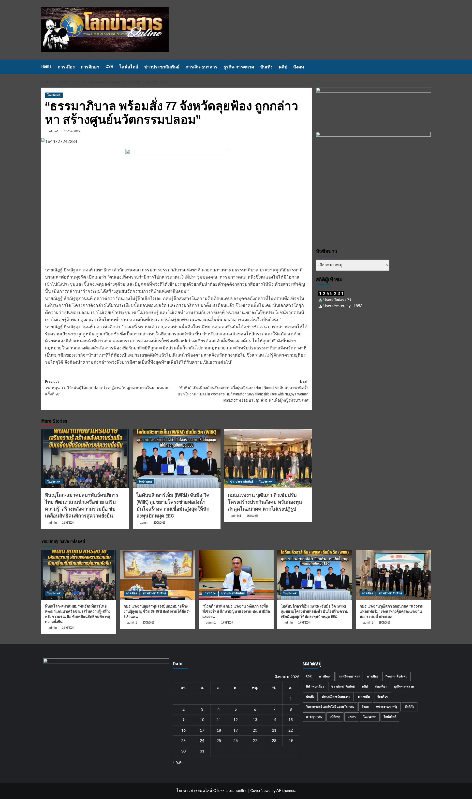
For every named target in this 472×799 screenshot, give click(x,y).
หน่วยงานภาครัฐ (387, 706)
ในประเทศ (53, 95)
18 (219, 730)
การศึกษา (90, 67)
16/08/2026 (252, 516)
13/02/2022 (72, 131)
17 (202, 730)
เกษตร (352, 716)
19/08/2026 (159, 523)
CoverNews (260, 791)
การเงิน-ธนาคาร (201, 67)
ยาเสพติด (364, 696)
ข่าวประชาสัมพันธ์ (161, 67)
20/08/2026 (148, 623)
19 (235, 730)
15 (290, 720)
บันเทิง (266, 67)
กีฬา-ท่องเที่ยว (315, 686)
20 (255, 730)
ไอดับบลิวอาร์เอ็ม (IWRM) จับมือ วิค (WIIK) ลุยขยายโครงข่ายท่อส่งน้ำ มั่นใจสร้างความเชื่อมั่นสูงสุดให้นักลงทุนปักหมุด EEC (172, 505)
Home (46, 66)
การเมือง (66, 67)
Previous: (107, 388)
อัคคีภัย (409, 706)
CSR (109, 66)
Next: (243, 391)
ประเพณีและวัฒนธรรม (336, 696)
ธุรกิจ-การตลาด (238, 67)
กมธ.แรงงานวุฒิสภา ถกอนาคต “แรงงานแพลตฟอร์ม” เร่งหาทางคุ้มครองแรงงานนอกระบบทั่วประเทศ (391, 611)
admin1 (54, 131)
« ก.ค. (178, 762)
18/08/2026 (384, 623)
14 (274, 720)
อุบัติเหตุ (335, 716)
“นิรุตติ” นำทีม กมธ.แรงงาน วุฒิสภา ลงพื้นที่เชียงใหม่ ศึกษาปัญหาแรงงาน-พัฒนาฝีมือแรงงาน (236, 611)
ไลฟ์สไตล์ (128, 67)
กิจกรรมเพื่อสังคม (396, 676)
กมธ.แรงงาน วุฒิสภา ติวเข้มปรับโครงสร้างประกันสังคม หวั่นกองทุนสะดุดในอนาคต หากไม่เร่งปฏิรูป (265, 502)
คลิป (283, 67)
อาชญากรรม (314, 716)
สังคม (298, 67)
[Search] (428, 67)
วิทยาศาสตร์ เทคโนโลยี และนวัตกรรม (330, 706)
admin (52, 522)
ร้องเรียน (382, 696)
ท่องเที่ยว (381, 686)
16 (183, 730)
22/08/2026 (68, 523)
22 (290, 730)
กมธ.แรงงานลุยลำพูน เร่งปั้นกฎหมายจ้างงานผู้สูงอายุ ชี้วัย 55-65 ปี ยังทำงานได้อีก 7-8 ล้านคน (157, 611)
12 (235, 720)
